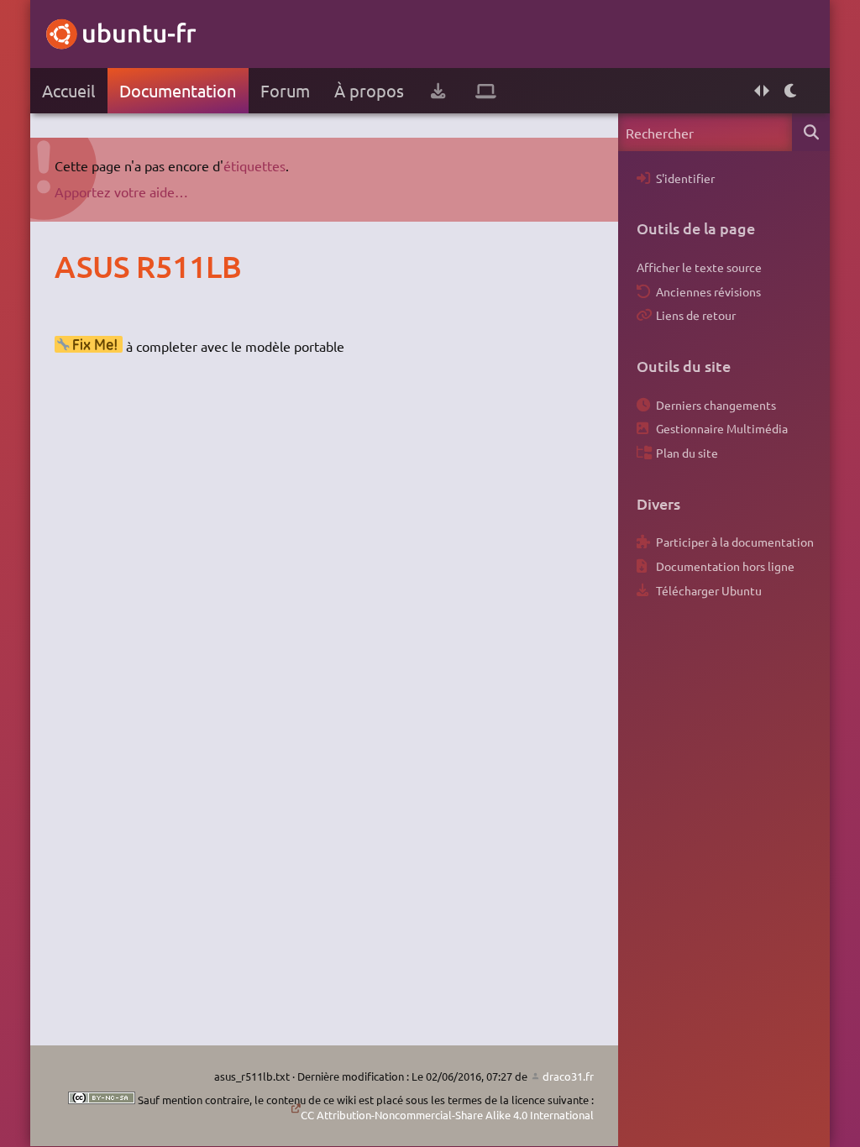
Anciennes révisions (708, 291)
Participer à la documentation (735, 541)
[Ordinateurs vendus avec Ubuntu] (485, 90)
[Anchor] (72, 266)
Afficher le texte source (699, 267)
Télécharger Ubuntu (709, 590)
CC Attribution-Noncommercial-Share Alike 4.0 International (447, 1115)
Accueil (68, 90)
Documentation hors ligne (725, 566)
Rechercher (811, 132)
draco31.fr (568, 1076)
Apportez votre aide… (121, 191)
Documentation (177, 90)
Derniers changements (716, 404)
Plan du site (687, 452)
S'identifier (685, 178)
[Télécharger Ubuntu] (438, 90)
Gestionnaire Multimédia (722, 428)
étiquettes (254, 165)
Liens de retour (696, 314)
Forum (285, 90)
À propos (369, 90)
